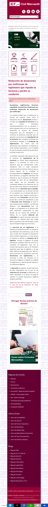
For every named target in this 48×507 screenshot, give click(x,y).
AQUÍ (38, 500)
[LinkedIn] (10, 505)
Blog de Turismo (16, 475)
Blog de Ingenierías (17, 465)
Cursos (13, 382)
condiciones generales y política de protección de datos (27, 496)
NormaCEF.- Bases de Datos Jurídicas (23, 391)
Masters (13, 379)
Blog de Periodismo (17, 468)
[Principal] (24, 6)
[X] (17, 505)
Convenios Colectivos (18, 388)
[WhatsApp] (30, 505)
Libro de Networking (17, 430)
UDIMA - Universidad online (20, 394)
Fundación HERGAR (17, 407)
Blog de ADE (15, 450)
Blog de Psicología (16, 471)
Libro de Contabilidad (18, 418)
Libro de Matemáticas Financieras (22, 433)
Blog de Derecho (16, 456)
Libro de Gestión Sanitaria (19, 439)
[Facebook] (24, 505)
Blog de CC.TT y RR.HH (18, 453)
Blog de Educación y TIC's (19, 481)
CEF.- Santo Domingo (18, 397)
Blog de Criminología (17, 478)
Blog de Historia (16, 459)
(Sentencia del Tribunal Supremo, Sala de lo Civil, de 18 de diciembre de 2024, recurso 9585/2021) (24, 285)
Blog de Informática (17, 462)
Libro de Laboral (16, 421)
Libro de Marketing (17, 427)
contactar (37, 491)
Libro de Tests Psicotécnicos (20, 436)
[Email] (37, 505)
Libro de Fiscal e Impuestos (20, 424)
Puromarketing (16, 404)
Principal (10, 26)
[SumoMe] (44, 505)
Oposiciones (15, 385)
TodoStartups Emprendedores (21, 401)
